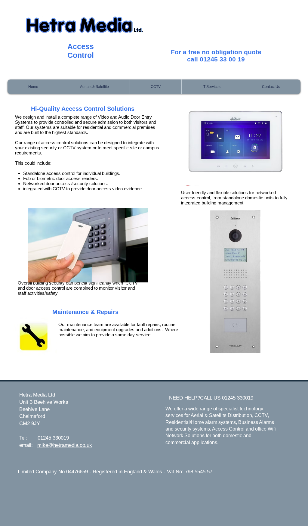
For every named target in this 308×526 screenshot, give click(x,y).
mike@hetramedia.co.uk (64, 445)
